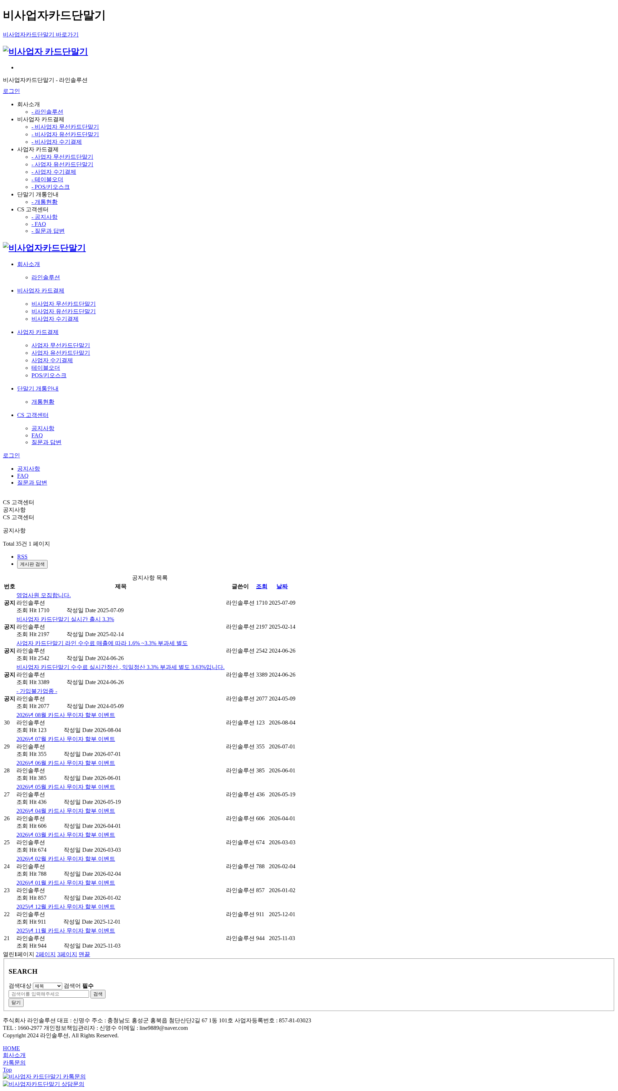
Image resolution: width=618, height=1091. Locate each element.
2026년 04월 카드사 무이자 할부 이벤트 (65, 811)
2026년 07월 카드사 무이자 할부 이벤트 (65, 739)
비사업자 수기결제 (55, 319)
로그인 (11, 91)
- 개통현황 (44, 202)
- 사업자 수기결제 (53, 172)
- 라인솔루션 (47, 112)
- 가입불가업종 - (36, 691)
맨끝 (84, 954)
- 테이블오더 (47, 179)
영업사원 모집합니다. (43, 595)
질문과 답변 (46, 442)
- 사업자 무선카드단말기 (62, 157)
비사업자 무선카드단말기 (63, 304)
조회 (262, 586)
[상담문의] (43, 1084)
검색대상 (20, 986)
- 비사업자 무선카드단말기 (65, 127)
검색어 (79, 986)
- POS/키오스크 (50, 187)
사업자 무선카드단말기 (60, 345)
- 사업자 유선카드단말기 (62, 164)
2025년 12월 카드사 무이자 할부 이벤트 (65, 907)
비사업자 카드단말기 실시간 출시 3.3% (65, 619)
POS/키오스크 (49, 375)
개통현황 (42, 402)
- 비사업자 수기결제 (56, 142)
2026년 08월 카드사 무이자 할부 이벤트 (65, 715)
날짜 (282, 586)
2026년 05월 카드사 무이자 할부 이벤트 (65, 787)
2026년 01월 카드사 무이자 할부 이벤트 (65, 883)
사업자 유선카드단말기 (60, 353)
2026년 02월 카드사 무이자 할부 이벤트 (65, 859)
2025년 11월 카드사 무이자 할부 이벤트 (65, 931)
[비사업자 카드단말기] (45, 51)
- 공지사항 (44, 217)
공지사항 (42, 428)
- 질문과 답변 (48, 231)
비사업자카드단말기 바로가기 (41, 34)
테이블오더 (45, 368)
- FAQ (38, 224)
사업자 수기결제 (52, 360)
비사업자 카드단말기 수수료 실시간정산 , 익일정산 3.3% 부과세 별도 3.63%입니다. (120, 667)
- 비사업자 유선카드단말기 (65, 134)
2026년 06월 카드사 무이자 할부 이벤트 (65, 763)
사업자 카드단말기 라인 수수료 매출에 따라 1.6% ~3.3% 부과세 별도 (102, 643)
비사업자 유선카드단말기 (63, 311)
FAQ (37, 435)
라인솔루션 (45, 277)
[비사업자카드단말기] (44, 247)
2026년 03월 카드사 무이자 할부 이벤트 (65, 835)
